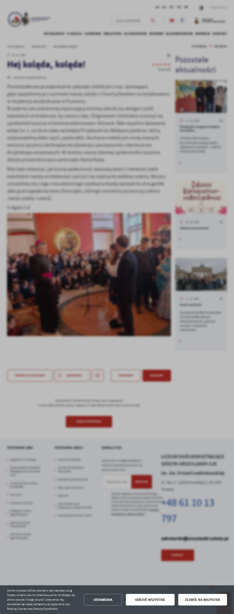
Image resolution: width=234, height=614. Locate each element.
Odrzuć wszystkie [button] (150, 600)
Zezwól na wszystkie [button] (202, 600)
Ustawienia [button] (103, 600)
